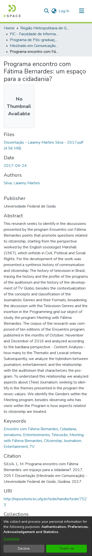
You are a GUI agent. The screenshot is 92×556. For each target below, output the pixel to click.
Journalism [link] (72, 440)
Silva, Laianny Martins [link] (22, 183)
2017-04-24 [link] (15, 165)
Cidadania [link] (68, 429)
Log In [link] (64, 11)
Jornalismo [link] (12, 435)
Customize (11, 538)
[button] (12, 11)
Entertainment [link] (16, 446)
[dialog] (46, 536)
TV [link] (32, 446)
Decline (24, 548)
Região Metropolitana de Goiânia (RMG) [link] (44, 28)
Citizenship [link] (53, 440)
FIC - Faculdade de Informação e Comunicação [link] (34, 34)
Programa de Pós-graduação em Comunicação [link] (34, 40)
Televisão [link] (60, 435)
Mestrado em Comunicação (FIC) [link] (34, 45)
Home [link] (9, 28)
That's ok (66, 548)
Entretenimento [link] (36, 435)
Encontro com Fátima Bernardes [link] (31, 429)
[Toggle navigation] (81, 11)
